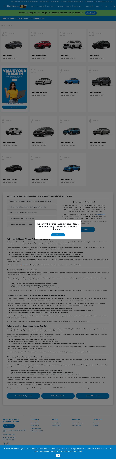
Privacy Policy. (77, 451)
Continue (58, 235)
